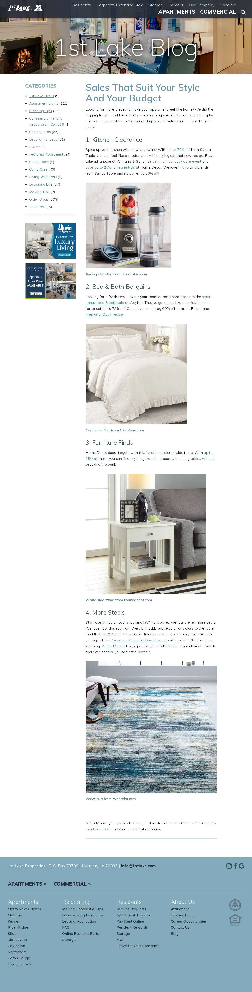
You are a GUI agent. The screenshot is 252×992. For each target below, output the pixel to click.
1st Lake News (41, 96)
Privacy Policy (183, 915)
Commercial (218, 11)
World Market (113, 646)
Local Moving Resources (83, 915)
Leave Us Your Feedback (138, 945)
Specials (228, 5)
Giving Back (39, 162)
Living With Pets (43, 177)
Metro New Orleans (24, 909)
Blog (175, 933)
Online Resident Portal (81, 933)
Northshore (17, 952)
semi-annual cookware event (177, 161)
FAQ (65, 927)
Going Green (39, 169)
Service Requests (131, 909)
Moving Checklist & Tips (82, 909)
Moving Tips (39, 192)
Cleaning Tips (40, 111)
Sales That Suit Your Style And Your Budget (143, 92)
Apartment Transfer (134, 915)
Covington (16, 945)
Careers (176, 5)
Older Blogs (39, 199)
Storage (155, 5)
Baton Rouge (19, 958)
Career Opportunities (189, 921)
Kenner (14, 921)
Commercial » (72, 884)
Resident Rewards (132, 927)
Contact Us (180, 927)
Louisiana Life (40, 184)
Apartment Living (43, 103)
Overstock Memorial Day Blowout (139, 640)
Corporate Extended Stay (119, 5)
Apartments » (27, 884)
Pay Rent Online (130, 921)
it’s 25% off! (110, 634)
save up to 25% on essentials (110, 167)
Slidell (13, 933)
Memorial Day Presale (104, 314)
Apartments (176, 11)
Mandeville (17, 939)
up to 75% (175, 149)
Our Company (202, 5)
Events (34, 147)
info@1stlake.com (138, 865)
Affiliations (180, 909)
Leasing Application (79, 921)
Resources (37, 207)
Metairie (15, 915)
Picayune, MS (19, 964)
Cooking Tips (40, 132)
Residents (81, 5)
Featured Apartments (47, 154)
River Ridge (18, 927)
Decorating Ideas (43, 139)
